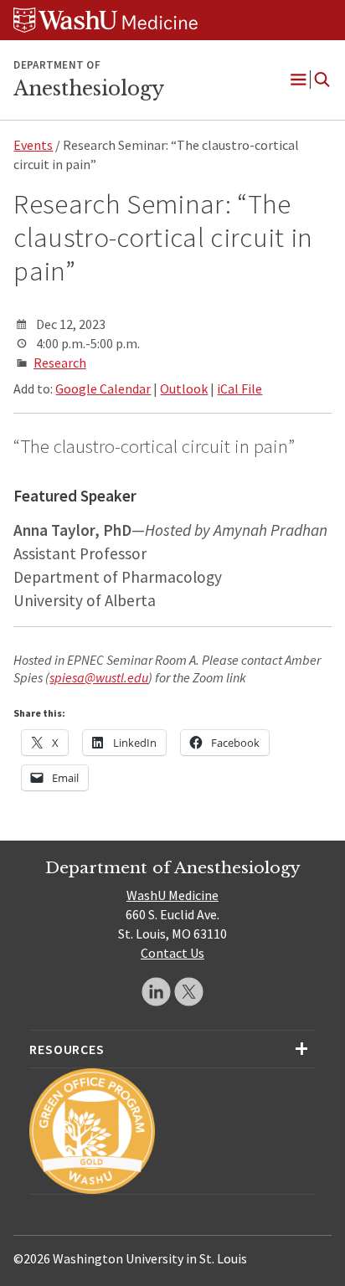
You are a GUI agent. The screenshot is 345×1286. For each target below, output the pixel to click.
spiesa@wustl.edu (98, 677)
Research (59, 362)
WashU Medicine (172, 895)
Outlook (184, 388)
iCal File (239, 388)
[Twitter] (188, 991)
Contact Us (172, 952)
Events (33, 144)
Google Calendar (103, 388)
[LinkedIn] (156, 991)
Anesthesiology (88, 88)
